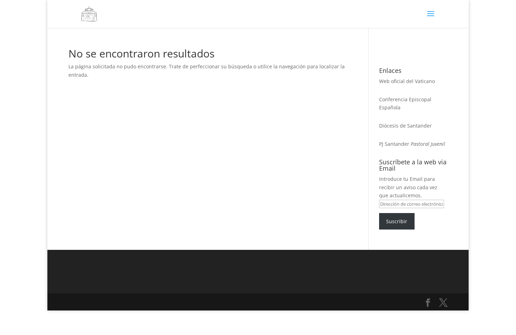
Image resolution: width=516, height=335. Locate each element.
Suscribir (396, 221)
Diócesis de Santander (405, 125)
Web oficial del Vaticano (407, 81)
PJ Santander (394, 144)
